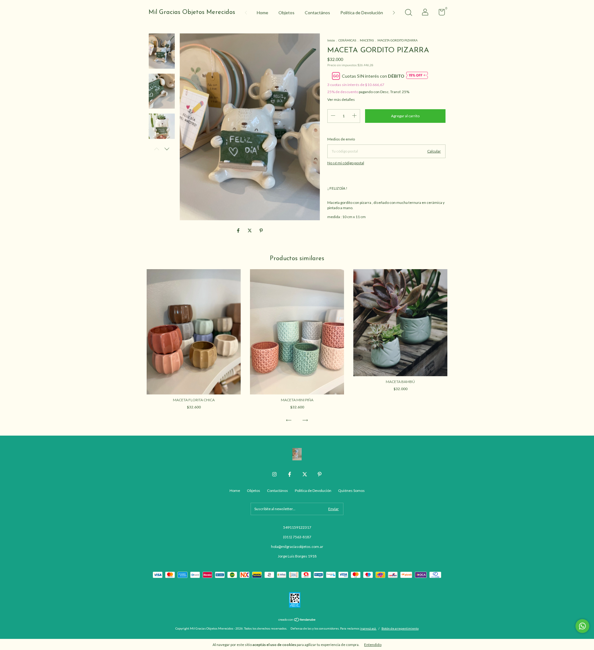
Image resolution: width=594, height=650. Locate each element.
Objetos (286, 12)
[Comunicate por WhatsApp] (582, 626)
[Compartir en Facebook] (238, 230)
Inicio (331, 40)
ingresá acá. (368, 628)
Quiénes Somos (351, 490)
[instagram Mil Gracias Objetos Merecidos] (274, 474)
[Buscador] (408, 13)
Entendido (372, 644)
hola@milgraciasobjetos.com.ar (297, 546)
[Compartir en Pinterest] (261, 230)
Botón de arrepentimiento (400, 628)
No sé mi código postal (345, 163)
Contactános (317, 12)
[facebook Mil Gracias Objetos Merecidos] (289, 474)
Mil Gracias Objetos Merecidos (191, 12)
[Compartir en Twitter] (250, 230)
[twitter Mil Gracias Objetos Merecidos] (304, 474)
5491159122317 (297, 527)
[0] (439, 13)
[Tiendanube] (297, 620)
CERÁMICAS (347, 40)
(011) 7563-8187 (297, 537)
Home (262, 12)
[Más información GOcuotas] (417, 76)
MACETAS (367, 40)
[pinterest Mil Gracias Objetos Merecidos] (319, 474)
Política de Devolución (361, 12)
